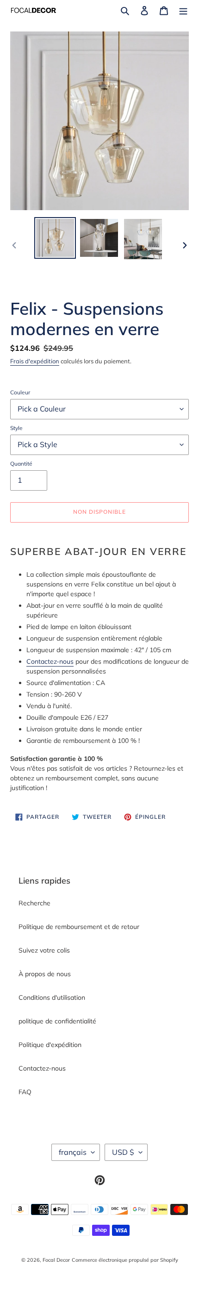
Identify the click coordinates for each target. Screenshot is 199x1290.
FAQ (25, 1092)
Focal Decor (56, 1260)
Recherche (34, 903)
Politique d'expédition (50, 1045)
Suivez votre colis (44, 950)
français (73, 1152)
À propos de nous (45, 974)
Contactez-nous (50, 661)
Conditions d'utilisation (52, 997)
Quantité (21, 463)
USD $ (123, 1152)
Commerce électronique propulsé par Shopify (125, 1260)
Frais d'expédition (34, 361)
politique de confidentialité (57, 1021)
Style (16, 427)
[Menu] (183, 10)
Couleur (20, 392)
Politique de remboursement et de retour (79, 926)
